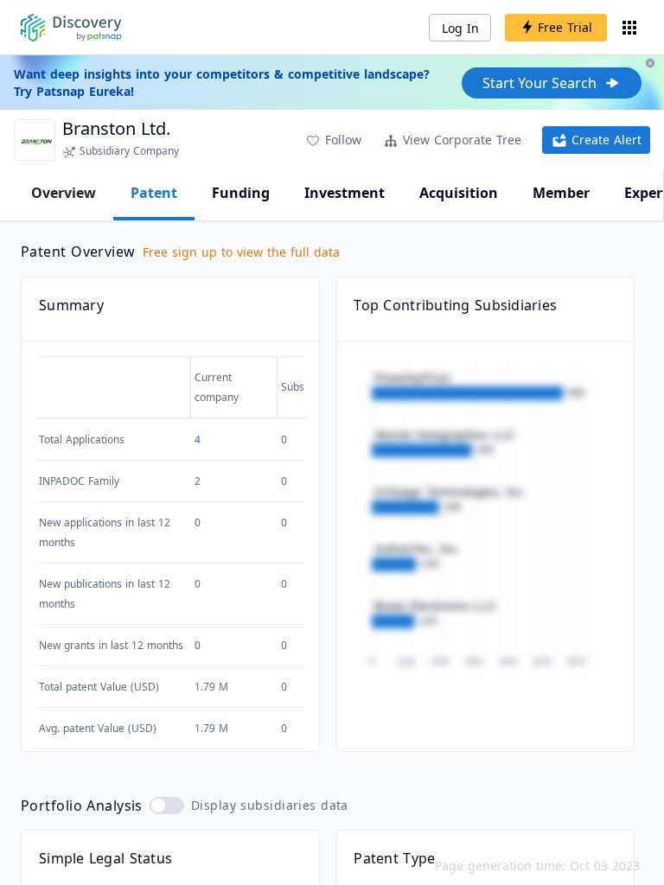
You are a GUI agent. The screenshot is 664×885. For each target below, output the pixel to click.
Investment (344, 192)
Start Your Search (539, 82)
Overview (63, 192)
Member (561, 192)
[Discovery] (71, 27)
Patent (154, 192)
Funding (241, 192)
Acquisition (458, 192)
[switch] (167, 805)
